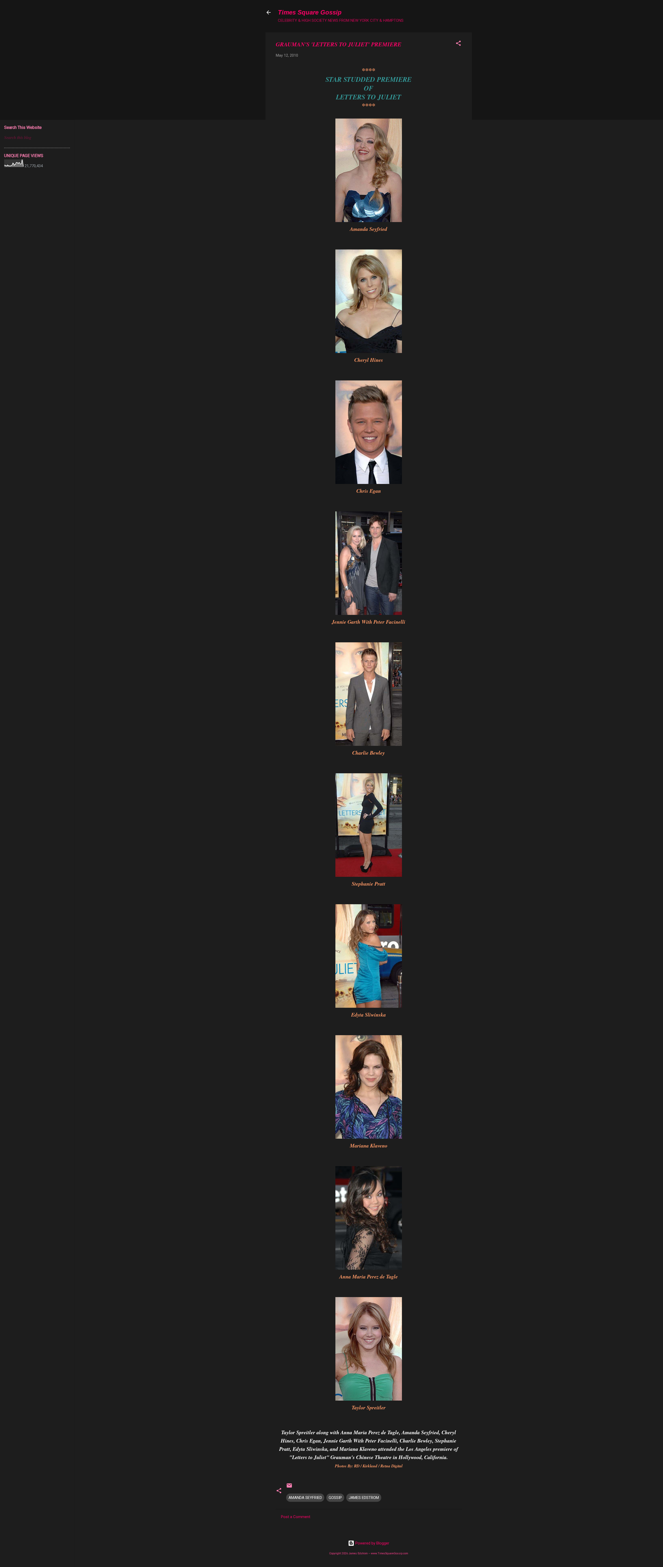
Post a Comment (295, 1516)
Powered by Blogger (371, 1543)
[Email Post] (289, 1487)
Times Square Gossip (310, 12)
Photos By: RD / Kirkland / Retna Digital (368, 1466)
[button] (458, 44)
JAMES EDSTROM (364, 1497)
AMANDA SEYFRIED (305, 1497)
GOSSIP (335, 1497)
